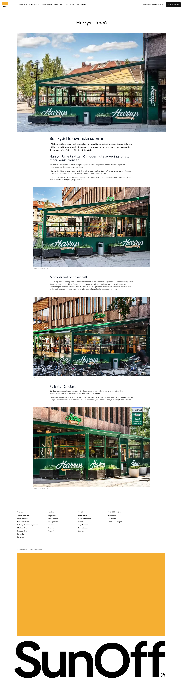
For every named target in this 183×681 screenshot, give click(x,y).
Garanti (80, 522)
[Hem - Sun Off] (8, 5)
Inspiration (70, 4)
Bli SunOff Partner (84, 519)
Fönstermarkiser (23, 519)
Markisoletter (22, 528)
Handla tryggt (82, 528)
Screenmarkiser (23, 522)
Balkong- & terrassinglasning (27, 525)
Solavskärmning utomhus (28, 4)
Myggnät (50, 531)
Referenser (112, 516)
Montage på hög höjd (115, 522)
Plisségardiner (52, 519)
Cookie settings (37, 549)
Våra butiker (81, 4)
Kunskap (81, 531)
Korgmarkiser (22, 531)
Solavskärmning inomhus (52, 4)
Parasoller (20, 534)
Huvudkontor (82, 516)
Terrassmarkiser (23, 516)
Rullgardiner (51, 516)
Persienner (51, 525)
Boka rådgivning (173, 4)
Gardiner (50, 528)
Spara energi (112, 519)
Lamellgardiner (52, 522)
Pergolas (20, 537)
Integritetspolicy (83, 525)
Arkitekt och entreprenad (152, 4)
